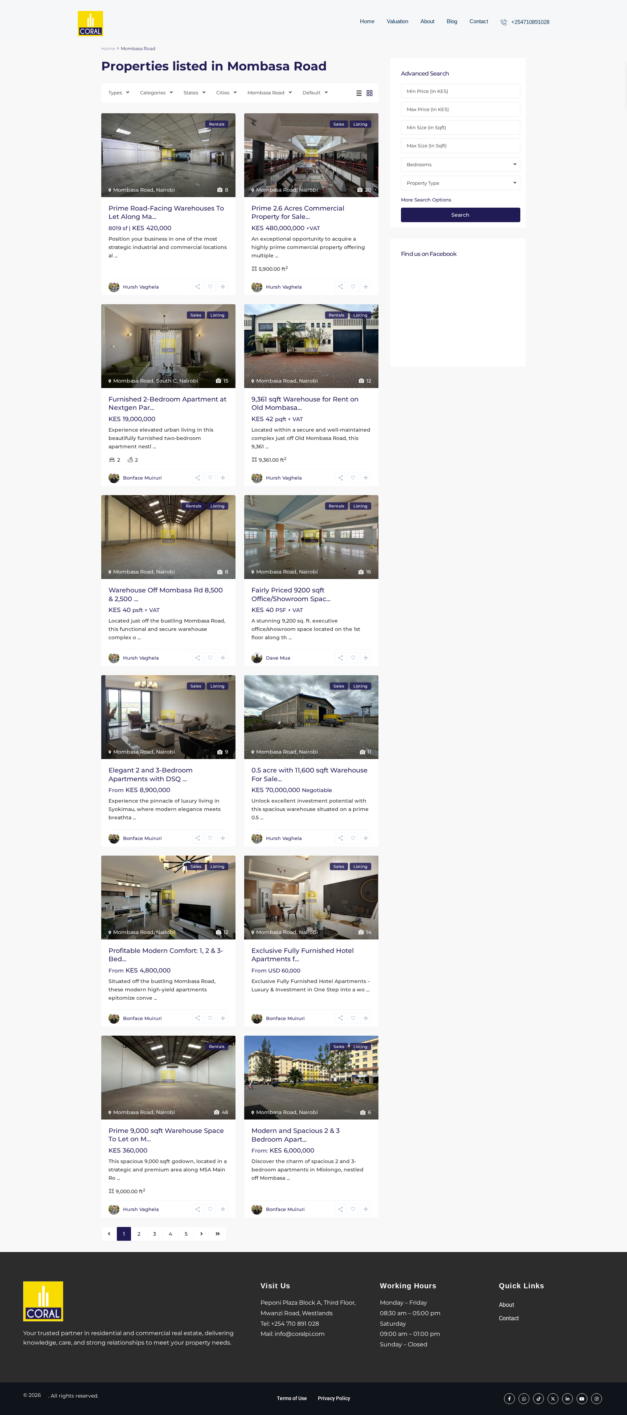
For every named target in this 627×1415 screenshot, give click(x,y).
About (427, 21)
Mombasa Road (265, 92)
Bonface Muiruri (142, 478)
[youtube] (582, 1398)
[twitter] (553, 1398)
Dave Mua (278, 658)
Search (460, 215)
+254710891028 (530, 22)
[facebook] (509, 1398)
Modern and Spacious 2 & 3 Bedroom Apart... (295, 1135)
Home (367, 21)
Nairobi (165, 190)
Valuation (397, 21)
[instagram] (596, 1398)
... (116, 255)
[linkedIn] (567, 1398)
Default (311, 92)
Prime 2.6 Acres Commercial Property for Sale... (297, 212)
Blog (452, 21)
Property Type (423, 183)
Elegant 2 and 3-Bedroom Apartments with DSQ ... (150, 774)
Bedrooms (419, 164)
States (191, 92)
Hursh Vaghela (141, 287)
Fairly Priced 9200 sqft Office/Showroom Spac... (291, 594)
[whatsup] (524, 1398)
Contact (479, 21)
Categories (152, 92)
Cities (222, 92)
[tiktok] (538, 1398)
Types (115, 92)
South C (166, 381)
